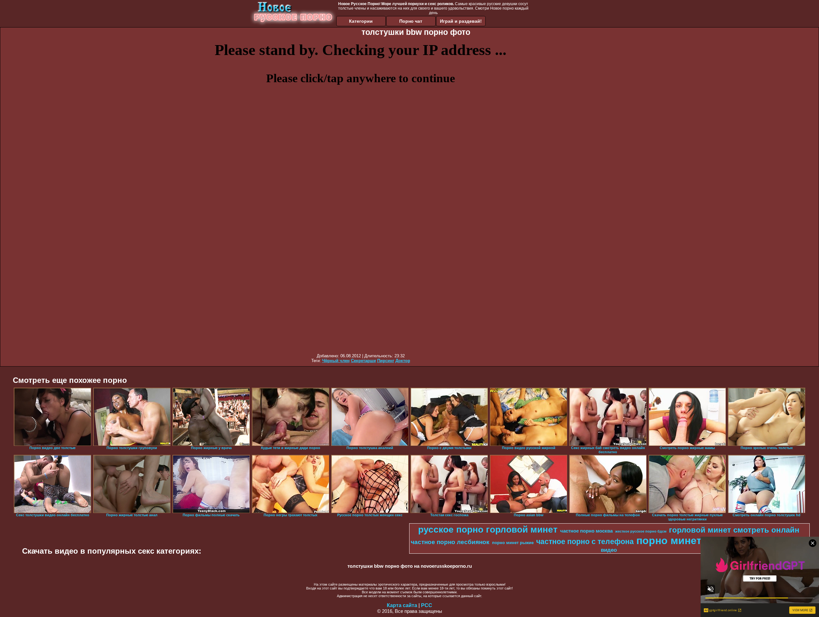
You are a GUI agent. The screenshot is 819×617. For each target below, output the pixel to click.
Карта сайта (402, 605)
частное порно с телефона (585, 541)
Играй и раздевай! (461, 21)
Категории (361, 21)
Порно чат (410, 21)
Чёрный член (336, 360)
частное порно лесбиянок (450, 542)
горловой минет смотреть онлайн (734, 530)
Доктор (402, 360)
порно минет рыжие (513, 542)
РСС (426, 605)
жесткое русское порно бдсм (640, 531)
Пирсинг (385, 360)
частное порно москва (586, 531)
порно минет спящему (693, 540)
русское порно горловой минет (488, 529)
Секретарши (363, 360)
